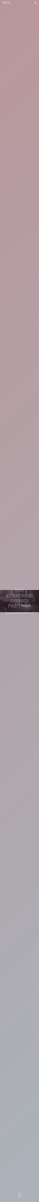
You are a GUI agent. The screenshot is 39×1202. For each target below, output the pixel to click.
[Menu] (35, 2)
